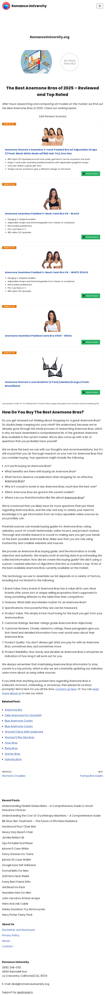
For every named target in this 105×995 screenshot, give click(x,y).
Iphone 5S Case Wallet (16, 860)
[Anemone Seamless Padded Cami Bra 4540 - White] (52, 321)
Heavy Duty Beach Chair (17, 832)
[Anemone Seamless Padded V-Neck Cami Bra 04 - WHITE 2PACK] (52, 259)
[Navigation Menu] (100, 6)
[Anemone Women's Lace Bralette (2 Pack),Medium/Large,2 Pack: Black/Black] (52, 367)
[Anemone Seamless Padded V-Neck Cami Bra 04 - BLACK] (52, 199)
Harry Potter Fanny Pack (17, 915)
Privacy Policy (10, 935)
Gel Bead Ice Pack (13, 887)
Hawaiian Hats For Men (16, 893)
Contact (7, 946)
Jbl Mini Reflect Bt (13, 837)
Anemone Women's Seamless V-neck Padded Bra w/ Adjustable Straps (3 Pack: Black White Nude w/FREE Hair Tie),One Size (51, 151)
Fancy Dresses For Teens (17, 854)
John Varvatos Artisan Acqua (21, 898)
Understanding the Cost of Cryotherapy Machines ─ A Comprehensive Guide (51, 816)
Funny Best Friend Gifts (16, 882)
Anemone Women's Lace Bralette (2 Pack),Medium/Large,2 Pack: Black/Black (47, 384)
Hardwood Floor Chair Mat (19, 826)
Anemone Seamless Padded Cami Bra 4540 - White (38, 335)
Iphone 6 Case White (15, 849)
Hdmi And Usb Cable (15, 904)
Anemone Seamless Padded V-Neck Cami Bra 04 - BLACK (42, 213)
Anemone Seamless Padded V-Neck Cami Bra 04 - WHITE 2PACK (46, 272)
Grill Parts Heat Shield (15, 876)
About (6, 941)
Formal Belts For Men (15, 871)
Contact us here (66, 689)
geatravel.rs (25, 992)
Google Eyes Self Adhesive (19, 865)
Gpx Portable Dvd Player (17, 843)
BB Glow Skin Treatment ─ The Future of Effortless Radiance (40, 821)
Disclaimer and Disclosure (18, 930)
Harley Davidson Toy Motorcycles (23, 909)
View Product (92, 173)
